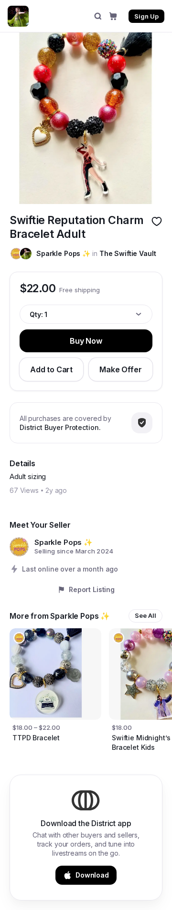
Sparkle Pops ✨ (63, 253)
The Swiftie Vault (127, 253)
